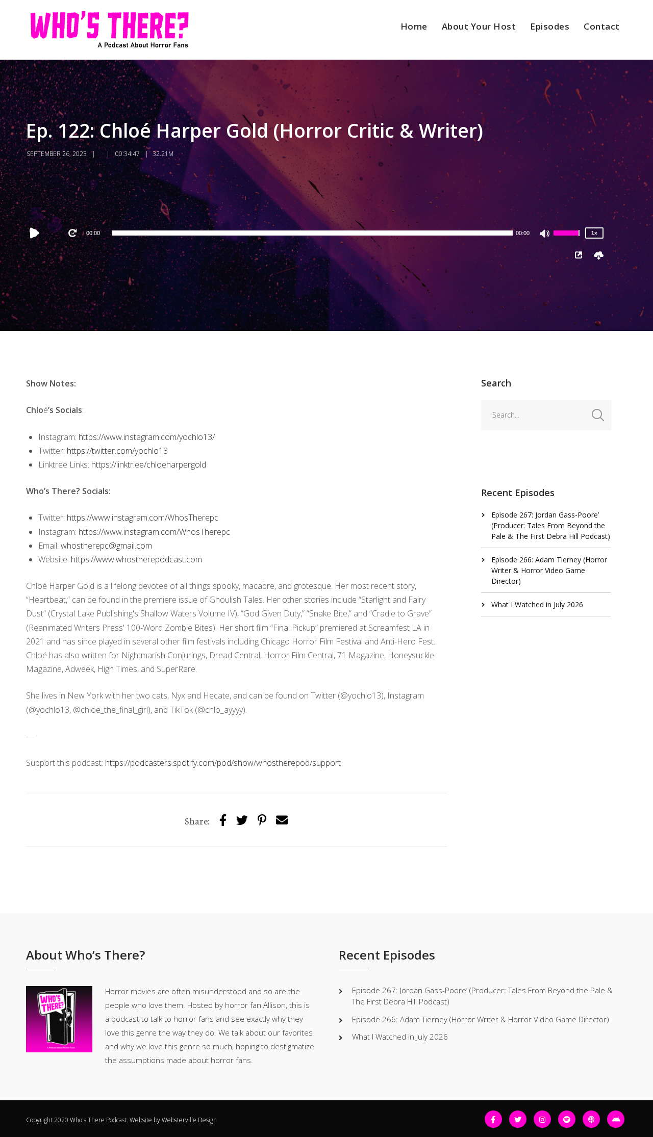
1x (594, 233)
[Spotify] (566, 1119)
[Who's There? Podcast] (109, 30)
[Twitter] (242, 819)
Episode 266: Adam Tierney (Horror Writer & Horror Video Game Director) (549, 570)
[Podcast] (591, 1119)
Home (414, 26)
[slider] (568, 239)
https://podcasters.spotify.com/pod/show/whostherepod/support (223, 762)
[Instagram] (542, 1119)
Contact (602, 26)
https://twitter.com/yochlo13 (117, 450)
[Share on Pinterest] (262, 819)
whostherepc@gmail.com (106, 545)
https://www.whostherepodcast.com (136, 559)
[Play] (37, 233)
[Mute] (545, 234)
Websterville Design (189, 1120)
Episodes (549, 26)
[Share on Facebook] (223, 819)
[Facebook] (493, 1119)
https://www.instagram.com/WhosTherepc (143, 517)
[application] (312, 233)
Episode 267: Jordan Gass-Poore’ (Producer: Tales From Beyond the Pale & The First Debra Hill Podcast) (550, 525)
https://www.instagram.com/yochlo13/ (147, 437)
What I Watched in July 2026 (537, 604)
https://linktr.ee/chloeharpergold (148, 464)
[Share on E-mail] (282, 819)
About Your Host (479, 26)
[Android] (615, 1119)
